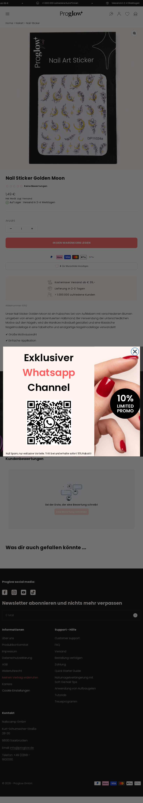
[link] (49, 422)
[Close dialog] (135, 351)
